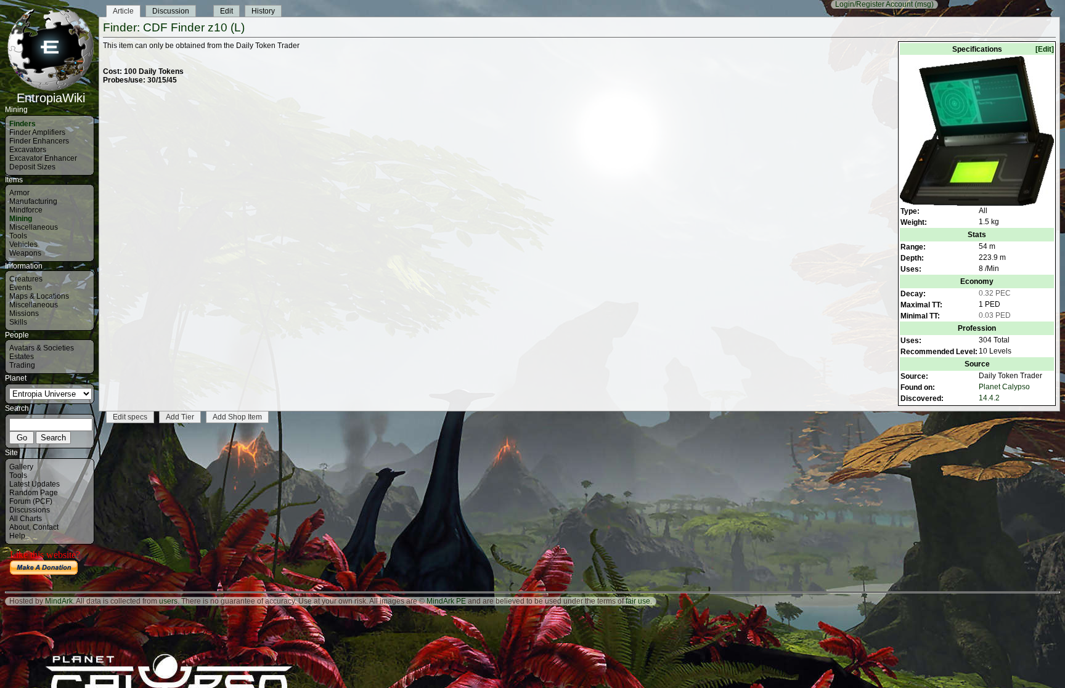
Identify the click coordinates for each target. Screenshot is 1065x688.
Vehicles (23, 244)
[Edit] (1044, 49)
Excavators (27, 149)
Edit (226, 11)
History (263, 11)
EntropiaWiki (51, 98)
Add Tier (180, 417)
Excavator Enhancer (43, 158)
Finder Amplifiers (37, 132)
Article (123, 11)
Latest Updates (34, 484)
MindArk (59, 601)
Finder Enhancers (39, 141)
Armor (19, 192)
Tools (18, 236)
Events (20, 287)
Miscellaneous (33, 227)
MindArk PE (446, 601)
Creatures (26, 279)
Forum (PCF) (30, 501)
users (168, 601)
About (19, 527)
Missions (24, 313)
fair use (638, 601)
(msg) (924, 4)
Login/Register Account (874, 4)
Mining (20, 218)
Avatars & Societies (41, 348)
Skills (18, 322)
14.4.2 (989, 398)
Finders (22, 123)
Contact (46, 527)
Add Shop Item (237, 417)
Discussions (29, 510)
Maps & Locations (39, 296)
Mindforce (26, 210)
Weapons (25, 253)
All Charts (25, 518)
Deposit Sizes (32, 167)
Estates (21, 356)
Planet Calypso (1004, 386)
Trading (22, 365)
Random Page (33, 492)
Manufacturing (33, 201)
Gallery (21, 467)
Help (17, 536)
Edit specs (130, 417)
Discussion (170, 11)
